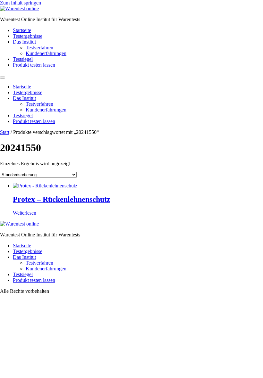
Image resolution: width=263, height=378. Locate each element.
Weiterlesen (24, 213)
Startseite (22, 30)
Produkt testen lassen (34, 65)
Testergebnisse (27, 36)
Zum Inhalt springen (20, 2)
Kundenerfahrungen (46, 53)
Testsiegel (23, 59)
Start (4, 132)
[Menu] (2, 77)
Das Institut (24, 42)
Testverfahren (39, 47)
